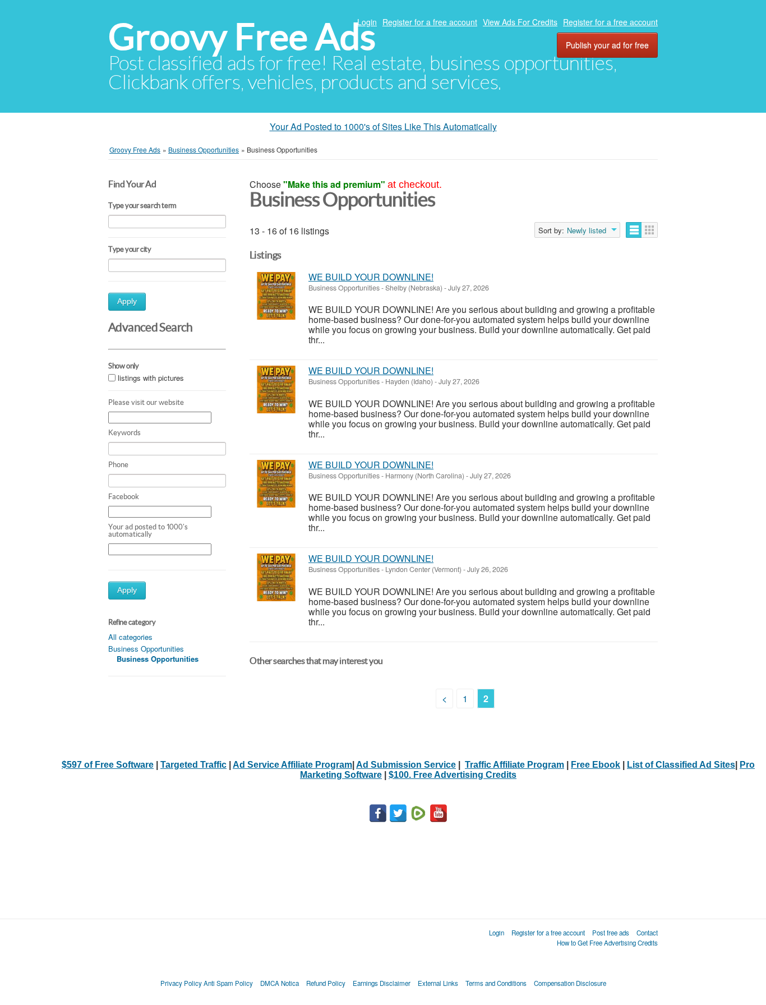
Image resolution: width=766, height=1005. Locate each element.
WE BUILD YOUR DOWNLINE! (370, 276)
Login (367, 21)
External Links (438, 983)
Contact (647, 932)
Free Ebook (595, 764)
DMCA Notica (279, 983)
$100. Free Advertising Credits (452, 775)
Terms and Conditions (496, 983)
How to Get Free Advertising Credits (607, 942)
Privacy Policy (181, 983)
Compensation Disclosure (570, 983)
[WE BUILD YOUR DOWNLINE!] (276, 296)
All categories (130, 636)
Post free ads (610, 932)
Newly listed (586, 230)
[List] (634, 230)
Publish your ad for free (607, 44)
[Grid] (650, 230)
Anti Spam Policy (228, 983)
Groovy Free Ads (242, 36)
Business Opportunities (146, 648)
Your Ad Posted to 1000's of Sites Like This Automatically (383, 126)
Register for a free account (429, 21)
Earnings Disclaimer (381, 983)
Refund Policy (325, 983)
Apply (127, 301)
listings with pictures (151, 377)
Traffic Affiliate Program (514, 764)
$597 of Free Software (108, 764)
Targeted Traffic (193, 764)
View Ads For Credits (520, 21)
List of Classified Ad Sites (681, 764)
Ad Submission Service (406, 764)
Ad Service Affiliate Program (292, 764)
